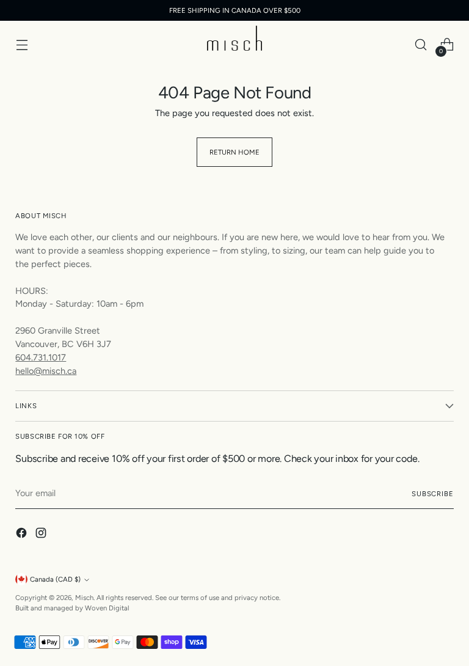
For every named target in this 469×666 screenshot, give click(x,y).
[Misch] (234, 38)
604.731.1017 (40, 357)
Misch (84, 597)
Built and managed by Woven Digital (72, 608)
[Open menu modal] (21, 44)
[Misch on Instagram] (42, 535)
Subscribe (433, 493)
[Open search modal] (421, 44)
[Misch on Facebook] (22, 535)
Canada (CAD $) (55, 579)
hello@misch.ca (45, 370)
